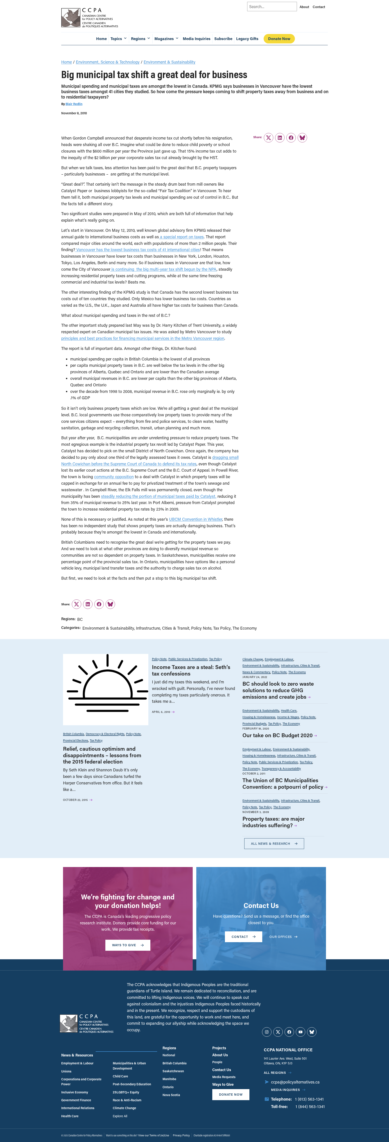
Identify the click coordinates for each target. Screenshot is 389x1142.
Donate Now (279, 38)
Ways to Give (223, 1084)
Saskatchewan (173, 1071)
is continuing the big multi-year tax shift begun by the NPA (163, 269)
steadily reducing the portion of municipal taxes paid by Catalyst (158, 496)
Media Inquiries (196, 38)
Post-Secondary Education (132, 1084)
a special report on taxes (181, 236)
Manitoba (169, 1079)
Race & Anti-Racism (127, 1100)
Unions (66, 1071)
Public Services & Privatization (187, 659)
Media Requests (223, 1077)
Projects (219, 1047)
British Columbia (73, 734)
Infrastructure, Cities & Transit (162, 628)
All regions (275, 1072)
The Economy (245, 628)
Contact (319, 7)
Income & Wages (288, 717)
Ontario (168, 1087)
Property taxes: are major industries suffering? (273, 822)
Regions (169, 1047)
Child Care (120, 1076)
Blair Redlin (74, 104)
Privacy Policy (181, 1135)
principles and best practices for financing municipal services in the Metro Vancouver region (142, 338)
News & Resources (77, 1055)
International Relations (77, 1108)
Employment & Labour (279, 659)
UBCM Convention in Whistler (195, 519)
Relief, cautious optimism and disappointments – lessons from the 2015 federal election (102, 755)
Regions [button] (138, 38)
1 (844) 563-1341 (310, 1106)
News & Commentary (256, 672)
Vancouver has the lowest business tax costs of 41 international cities (137, 249)
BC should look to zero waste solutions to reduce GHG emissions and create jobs (278, 690)
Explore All (120, 1116)
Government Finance (76, 1100)
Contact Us (221, 1069)
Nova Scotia (171, 1095)
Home (101, 38)
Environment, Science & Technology (108, 62)
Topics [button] (116, 38)
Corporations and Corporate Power (81, 1081)
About (304, 7)
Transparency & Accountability (281, 768)
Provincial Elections (75, 740)
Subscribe (223, 38)
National (169, 1055)
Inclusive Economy (74, 1092)
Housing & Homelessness (258, 717)
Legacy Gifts (247, 38)
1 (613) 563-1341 (309, 1099)
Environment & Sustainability (169, 62)
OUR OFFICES (280, 937)
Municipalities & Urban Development (129, 1065)
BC (80, 619)
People (217, 1062)
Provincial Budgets (254, 723)
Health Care (288, 710)
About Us (220, 1054)
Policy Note (201, 628)
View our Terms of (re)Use (153, 1135)
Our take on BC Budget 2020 (277, 735)
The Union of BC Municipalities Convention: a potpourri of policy (282, 783)
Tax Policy (222, 628)
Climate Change (252, 659)
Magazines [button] (164, 38)
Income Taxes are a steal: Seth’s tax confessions (191, 670)
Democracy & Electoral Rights (105, 734)
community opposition (114, 476)
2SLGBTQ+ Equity (126, 1092)
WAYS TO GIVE (124, 945)
